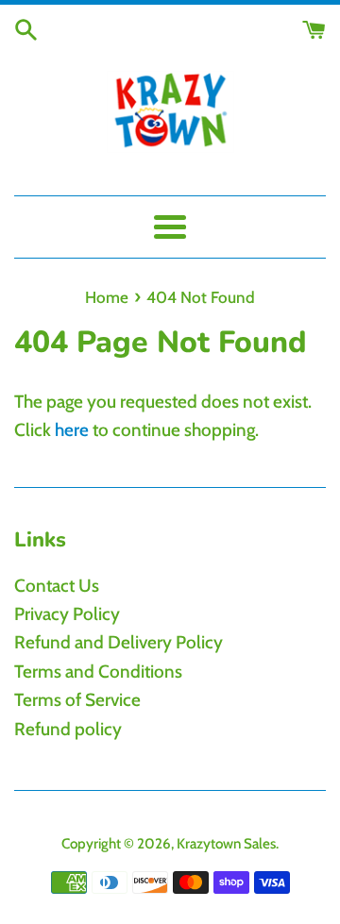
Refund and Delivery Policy (118, 642)
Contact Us (56, 585)
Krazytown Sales (226, 843)
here (72, 430)
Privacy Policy (67, 614)
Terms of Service (77, 700)
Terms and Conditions (98, 671)
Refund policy (68, 729)
